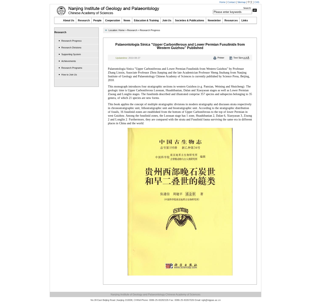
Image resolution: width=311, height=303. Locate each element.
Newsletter (214, 20)
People (97, 20)
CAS (257, 2)
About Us (68, 20)
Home (222, 2)
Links (244, 20)
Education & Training (146, 20)
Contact (231, 2)
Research (84, 20)
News (127, 20)
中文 (250, 2)
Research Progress (71, 41)
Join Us (166, 20)
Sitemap (241, 2)
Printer (220, 57)
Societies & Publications (189, 20)
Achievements (68, 61)
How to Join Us (69, 74)
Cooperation (112, 20)
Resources (231, 20)
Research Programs (71, 68)
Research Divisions (71, 47)
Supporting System (71, 54)
